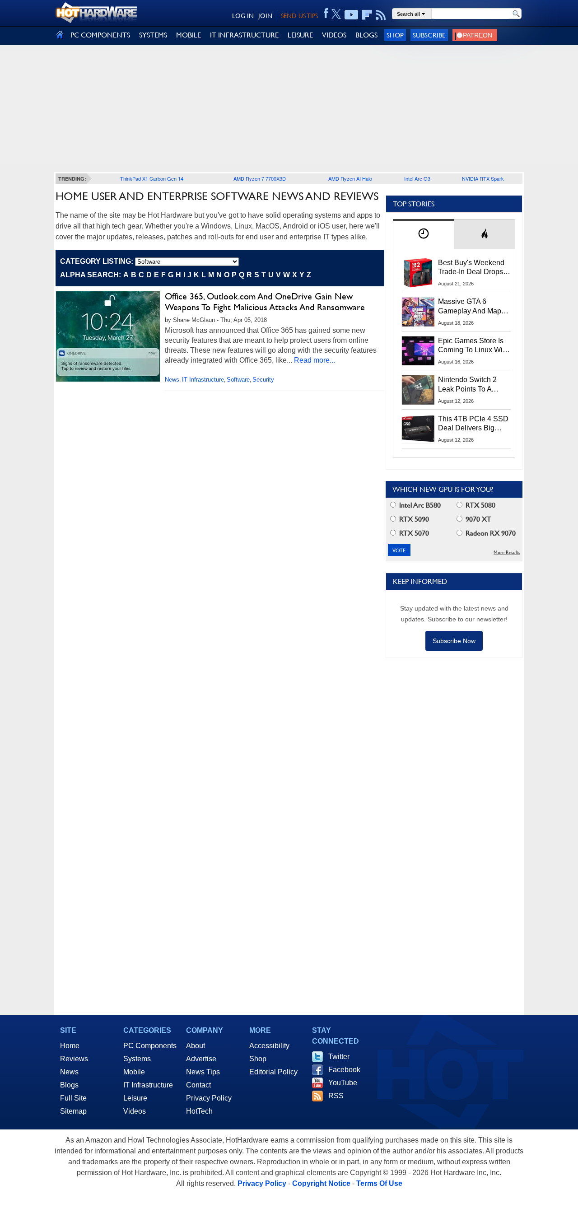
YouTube (342, 1083)
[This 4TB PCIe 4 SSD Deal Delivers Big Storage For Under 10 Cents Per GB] (418, 429)
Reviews (74, 1059)
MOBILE (188, 35)
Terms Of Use (379, 1183)
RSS (336, 1096)
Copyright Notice (321, 1183)
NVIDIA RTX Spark (483, 178)
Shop (395, 35)
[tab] (423, 234)
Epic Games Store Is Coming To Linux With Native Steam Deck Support (473, 346)
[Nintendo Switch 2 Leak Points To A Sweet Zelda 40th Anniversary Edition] (418, 389)
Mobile (134, 1072)
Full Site (73, 1098)
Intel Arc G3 (417, 178)
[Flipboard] (367, 15)
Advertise (201, 1059)
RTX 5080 (479, 505)
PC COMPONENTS (100, 35)
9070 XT (477, 519)
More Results (507, 552)
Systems (137, 1059)
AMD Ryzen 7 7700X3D (259, 178)
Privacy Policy (209, 1098)
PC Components (150, 1046)
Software (238, 379)
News (172, 379)
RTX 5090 (413, 519)
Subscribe (429, 35)
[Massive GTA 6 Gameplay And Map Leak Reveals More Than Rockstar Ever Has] (418, 311)
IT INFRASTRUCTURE (244, 35)
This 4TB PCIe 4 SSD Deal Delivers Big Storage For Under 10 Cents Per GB (473, 424)
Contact (198, 1085)
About (195, 1046)
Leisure (135, 1098)
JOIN (265, 15)
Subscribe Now (454, 640)
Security (263, 379)
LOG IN (243, 15)
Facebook (344, 1069)
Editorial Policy (273, 1072)
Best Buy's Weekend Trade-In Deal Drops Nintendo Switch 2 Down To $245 (471, 268)
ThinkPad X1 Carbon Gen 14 (151, 178)
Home (69, 1046)
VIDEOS (334, 35)
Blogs (69, 1085)
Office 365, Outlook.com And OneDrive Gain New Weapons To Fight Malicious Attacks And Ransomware (265, 302)
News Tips (203, 1072)
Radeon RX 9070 (490, 533)
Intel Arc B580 (419, 505)
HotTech (199, 1111)
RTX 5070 (413, 533)
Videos (134, 1111)
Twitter (339, 1056)
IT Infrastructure (203, 379)
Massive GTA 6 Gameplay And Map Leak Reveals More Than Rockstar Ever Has (470, 307)
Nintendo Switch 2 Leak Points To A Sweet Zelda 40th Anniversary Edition (469, 385)
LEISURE (300, 35)
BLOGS (366, 35)
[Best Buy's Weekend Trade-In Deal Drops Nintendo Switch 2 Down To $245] (418, 272)
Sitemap (73, 1111)
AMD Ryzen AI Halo (350, 178)
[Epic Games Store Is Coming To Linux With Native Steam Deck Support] (418, 350)
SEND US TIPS (299, 15)
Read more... (314, 360)
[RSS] (381, 15)
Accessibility (269, 1046)
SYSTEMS (153, 35)
